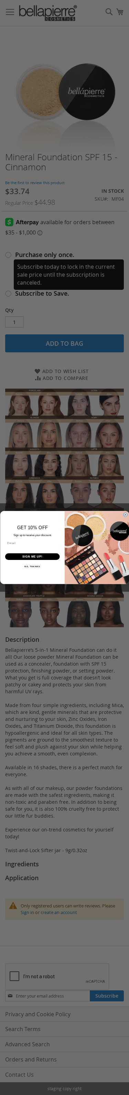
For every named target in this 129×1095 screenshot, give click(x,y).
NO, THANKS (32, 566)
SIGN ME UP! (32, 556)
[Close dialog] (125, 515)
